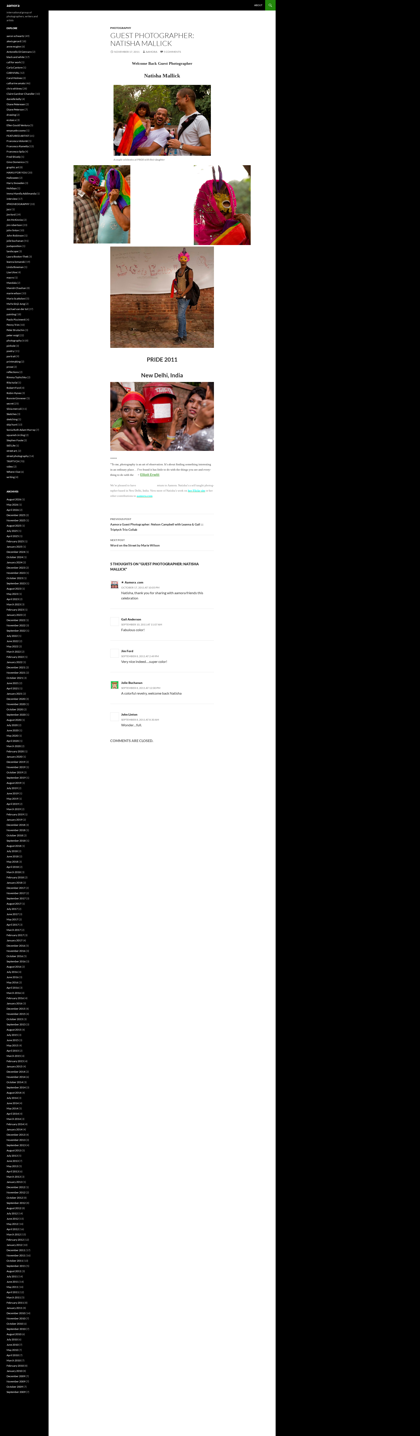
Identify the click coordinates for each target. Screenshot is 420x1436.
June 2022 (13, 641)
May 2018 (12, 861)
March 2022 (14, 651)
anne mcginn (14, 46)
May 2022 (12, 646)
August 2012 (14, 1208)
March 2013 (14, 1176)
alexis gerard (14, 41)
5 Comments (172, 51)
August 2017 (14, 903)
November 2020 (16, 704)
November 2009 (16, 1381)
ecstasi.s (11, 120)
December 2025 (16, 515)
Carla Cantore (15, 67)
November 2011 (16, 1255)
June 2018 (13, 856)
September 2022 (16, 630)
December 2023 (16, 567)
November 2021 (16, 672)
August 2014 (14, 1092)
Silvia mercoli (14, 408)
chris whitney (14, 88)
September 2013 (16, 1145)
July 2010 (12, 1339)
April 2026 (13, 509)
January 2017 (14, 940)
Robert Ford (14, 387)
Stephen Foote (15, 440)
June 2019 (13, 793)
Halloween (13, 177)
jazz (9, 209)
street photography (18, 456)
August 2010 (14, 1334)
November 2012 (16, 1192)
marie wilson (14, 293)
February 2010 (15, 1365)
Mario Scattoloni (16, 298)
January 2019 (14, 819)
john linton (13, 230)
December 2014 (16, 1071)
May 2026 (12, 504)
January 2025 (14, 546)
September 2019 (16, 777)
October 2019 (15, 772)
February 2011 (15, 1302)
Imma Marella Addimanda (21, 193)
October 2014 (15, 1082)
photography (120, 28)
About (258, 5)
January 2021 (14, 693)
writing (11, 477)
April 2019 (13, 804)
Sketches (12, 414)
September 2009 (16, 1392)
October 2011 (15, 1260)
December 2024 (16, 551)
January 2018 (14, 882)
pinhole (11, 345)
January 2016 (14, 1003)
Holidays (12, 188)
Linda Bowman (15, 267)
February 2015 (15, 1061)
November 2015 (16, 1014)
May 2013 (12, 1166)
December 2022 (16, 620)
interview (12, 198)
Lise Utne (12, 272)
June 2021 (13, 683)
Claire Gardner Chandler (21, 93)
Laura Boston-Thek (17, 256)
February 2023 (15, 609)
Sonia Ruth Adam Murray (21, 429)
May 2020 (12, 735)
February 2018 (15, 877)
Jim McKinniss (15, 219)
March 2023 (14, 604)
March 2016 (14, 993)
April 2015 (13, 1050)
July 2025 (12, 530)
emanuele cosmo (16, 130)
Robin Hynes (14, 393)
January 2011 (14, 1308)
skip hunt (12, 424)
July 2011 (12, 1276)
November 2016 (16, 951)
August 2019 (14, 783)
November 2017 (16, 893)
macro (10, 277)
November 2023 (16, 572)
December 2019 (16, 762)
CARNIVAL (13, 72)
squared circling (16, 435)
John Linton (129, 714)
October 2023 (15, 578)
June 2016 (13, 977)
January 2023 (14, 614)
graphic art (13, 167)
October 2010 (15, 1323)
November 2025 (16, 520)
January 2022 (14, 662)
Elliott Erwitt (149, 474)
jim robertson (14, 225)
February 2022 (15, 656)
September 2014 (16, 1087)
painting (11, 314)
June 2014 (13, 1103)
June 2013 (13, 1161)
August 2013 (14, 1150)
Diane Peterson (15, 109)
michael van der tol (17, 309)
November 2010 (16, 1318)
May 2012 (12, 1224)
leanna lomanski (16, 261)
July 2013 (12, 1155)
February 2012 (15, 1239)
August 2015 (14, 1029)
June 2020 (13, 730)
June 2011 (13, 1281)
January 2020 (14, 756)
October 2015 (15, 1019)
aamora (13, 5)
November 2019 (16, 767)
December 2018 (16, 825)
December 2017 (16, 888)
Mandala (12, 282)
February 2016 (15, 998)
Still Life (11, 445)
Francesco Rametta (18, 146)
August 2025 (14, 525)
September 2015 (16, 1024)
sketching (12, 419)
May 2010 (12, 1350)
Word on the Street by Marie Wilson (135, 542)
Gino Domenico (16, 162)
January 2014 (14, 1129)
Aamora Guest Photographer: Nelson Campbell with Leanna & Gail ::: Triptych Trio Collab (156, 524)
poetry (10, 351)
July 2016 (12, 972)
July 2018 (12, 851)
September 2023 (16, 583)
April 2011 (13, 1292)
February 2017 (15, 935)
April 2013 (13, 1171)
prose (10, 366)
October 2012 (15, 1197)
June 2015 (13, 1040)
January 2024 (14, 562)
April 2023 (13, 599)
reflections (13, 372)
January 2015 (14, 1066)
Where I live (13, 471)
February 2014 (15, 1124)
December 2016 (16, 945)
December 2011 (16, 1250)
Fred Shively (14, 156)
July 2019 (12, 788)
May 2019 (12, 798)
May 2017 (12, 919)
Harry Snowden (15, 183)
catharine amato (16, 83)
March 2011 (14, 1297)
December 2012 (16, 1187)
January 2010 (14, 1371)
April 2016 (13, 987)
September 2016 (16, 961)
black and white (15, 57)
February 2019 (15, 814)
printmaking (14, 361)
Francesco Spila (15, 151)
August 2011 (14, 1271)
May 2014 (12, 1108)
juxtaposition (14, 246)
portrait (11, 356)
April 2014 (13, 1113)
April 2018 (13, 867)
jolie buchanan (15, 240)
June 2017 (13, 914)
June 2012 (13, 1218)
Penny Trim (13, 324)
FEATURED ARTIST (18, 135)
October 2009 (15, 1386)
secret (10, 403)
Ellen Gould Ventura (18, 125)
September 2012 (16, 1203)
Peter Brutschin (15, 330)
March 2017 (14, 930)
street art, (12, 450)
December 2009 (16, 1376)
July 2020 (12, 725)
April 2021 (13, 688)
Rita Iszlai (12, 382)
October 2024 (15, 557)
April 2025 (13, 536)
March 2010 (14, 1360)
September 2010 (16, 1329)
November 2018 (16, 830)
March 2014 (14, 1119)
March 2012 (14, 1234)
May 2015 (12, 1045)
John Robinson (15, 235)
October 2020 (15, 709)
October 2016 (15, 956)
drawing (11, 114)
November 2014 (16, 1077)
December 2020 (16, 698)
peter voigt (13, 335)
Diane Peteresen (16, 104)
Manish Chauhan (16, 288)
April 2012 (13, 1229)
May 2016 (12, 982)
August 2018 (14, 846)
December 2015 (16, 1008)
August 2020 (14, 720)
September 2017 (16, 898)
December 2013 (16, 1134)
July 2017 (12, 909)
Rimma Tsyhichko (17, 377)
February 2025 (15, 541)
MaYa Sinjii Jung (16, 303)
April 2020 (13, 741)
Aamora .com (134, 582)
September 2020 (16, 714)
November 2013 (16, 1140)
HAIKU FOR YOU (17, 172)
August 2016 (14, 966)
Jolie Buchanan (131, 683)
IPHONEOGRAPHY (18, 204)
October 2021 (15, 677)
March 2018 (14, 872)
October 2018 (15, 835)
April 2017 (13, 924)
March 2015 (14, 1056)
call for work (14, 62)
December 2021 (16, 667)
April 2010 (13, 1355)
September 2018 (16, 840)
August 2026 (14, 499)
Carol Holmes (14, 78)
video (10, 466)
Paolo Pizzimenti (16, 319)
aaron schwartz (15, 36)
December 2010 (16, 1313)
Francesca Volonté (17, 141)
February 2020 (15, 751)
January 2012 (14, 1245)
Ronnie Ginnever (16, 398)
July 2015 (12, 1035)
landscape (12, 251)
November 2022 (16, 625)
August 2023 (14, 588)
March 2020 (14, 746)
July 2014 (12, 1098)
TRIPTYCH (13, 461)
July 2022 (12, 635)
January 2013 (14, 1182)
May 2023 (12, 593)
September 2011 (16, 1266)
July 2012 (12, 1213)
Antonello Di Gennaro (19, 51)
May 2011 (12, 1287)
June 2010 (13, 1344)
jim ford (11, 214)
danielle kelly (14, 99)
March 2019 (14, 809)
